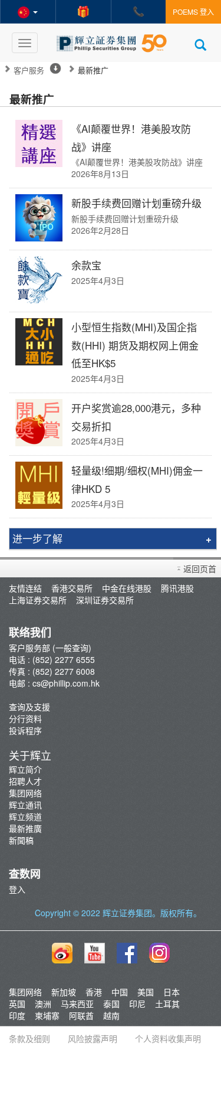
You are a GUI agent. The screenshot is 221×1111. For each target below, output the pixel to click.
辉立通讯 (25, 805)
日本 (171, 992)
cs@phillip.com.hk (66, 683)
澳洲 (43, 1003)
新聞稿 (21, 840)
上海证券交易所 (38, 600)
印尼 (137, 1003)
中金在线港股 (126, 588)
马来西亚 (77, 1003)
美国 (145, 992)
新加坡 (63, 992)
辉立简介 (25, 769)
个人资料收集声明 (168, 1038)
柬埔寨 (47, 1015)
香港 (93, 992)
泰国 (111, 1003)
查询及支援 (29, 707)
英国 (17, 1003)
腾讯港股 (177, 588)
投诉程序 (25, 730)
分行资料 (25, 718)
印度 (17, 1015)
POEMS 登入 (193, 11)
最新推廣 (25, 828)
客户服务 (29, 70)
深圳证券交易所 (105, 600)
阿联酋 (81, 1015)
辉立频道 (25, 816)
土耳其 (167, 1003)
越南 (111, 1015)
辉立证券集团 (127, 913)
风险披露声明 (92, 1038)
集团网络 (25, 793)
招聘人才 (25, 781)
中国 (119, 992)
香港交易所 (72, 588)
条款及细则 (29, 1038)
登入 (17, 889)
